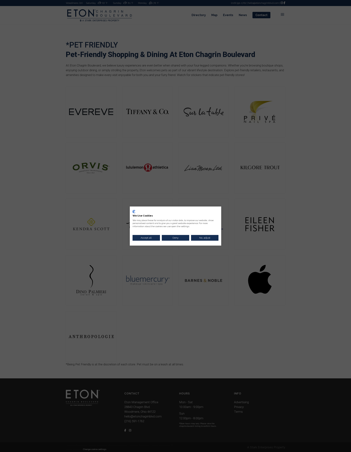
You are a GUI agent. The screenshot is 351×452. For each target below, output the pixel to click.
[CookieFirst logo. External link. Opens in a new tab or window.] (134, 211)
